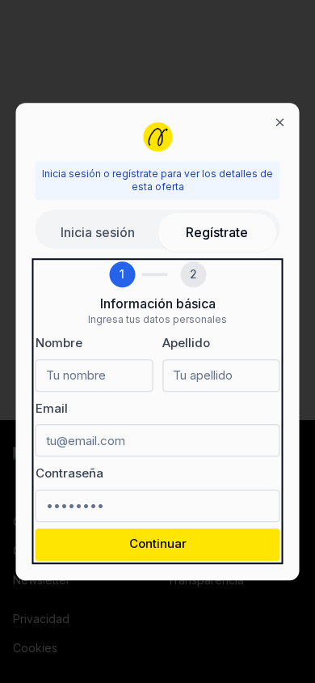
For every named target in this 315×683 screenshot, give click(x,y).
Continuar (158, 544)
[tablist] (158, 229)
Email (52, 408)
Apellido (186, 342)
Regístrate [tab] (217, 232)
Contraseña (69, 473)
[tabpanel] (158, 411)
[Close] (280, 122)
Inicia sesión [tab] (98, 232)
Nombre (59, 342)
